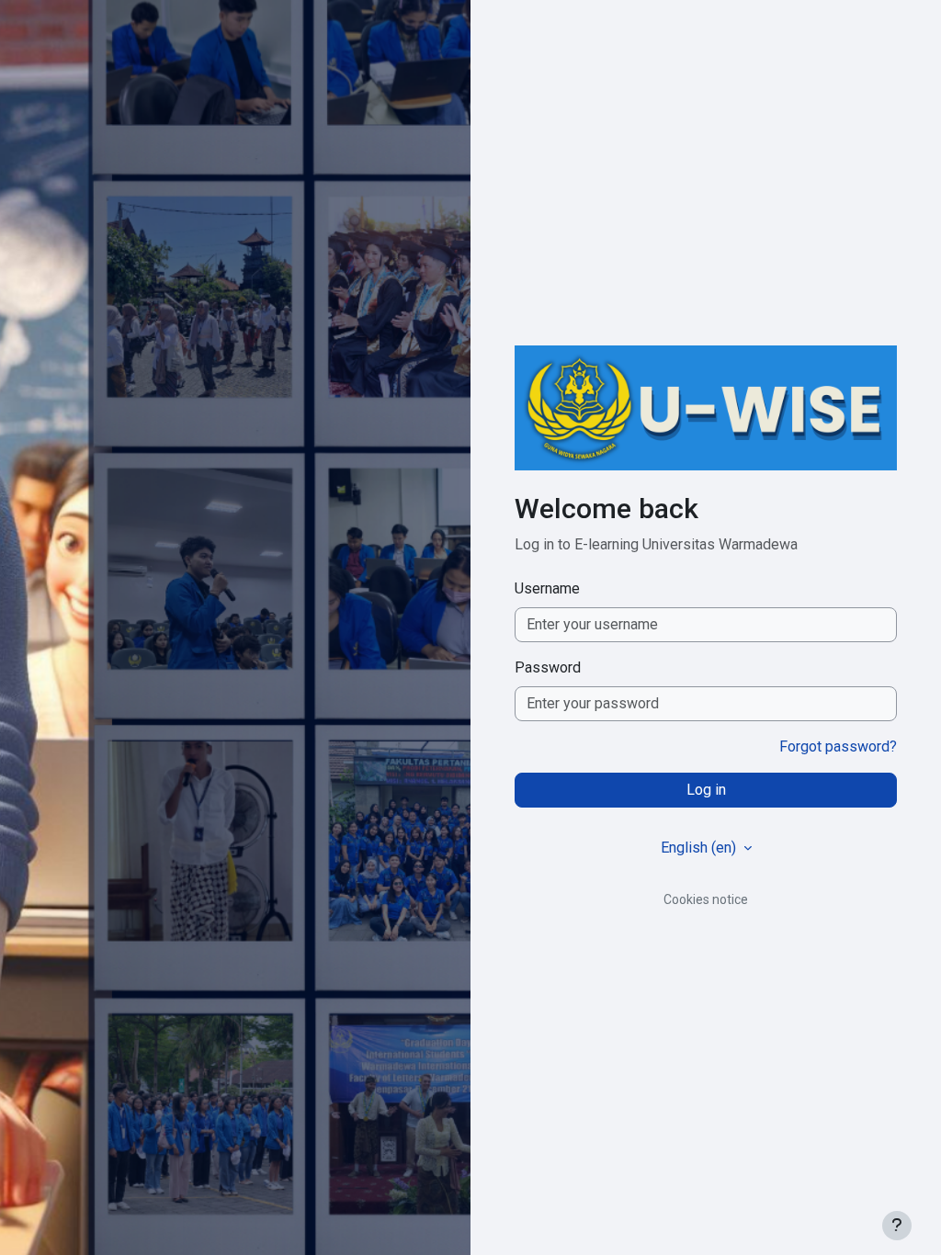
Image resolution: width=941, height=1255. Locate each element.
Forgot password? (838, 746)
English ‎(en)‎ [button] (700, 847)
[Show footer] (897, 1225)
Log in (706, 789)
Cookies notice (705, 899)
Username (547, 588)
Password (548, 667)
